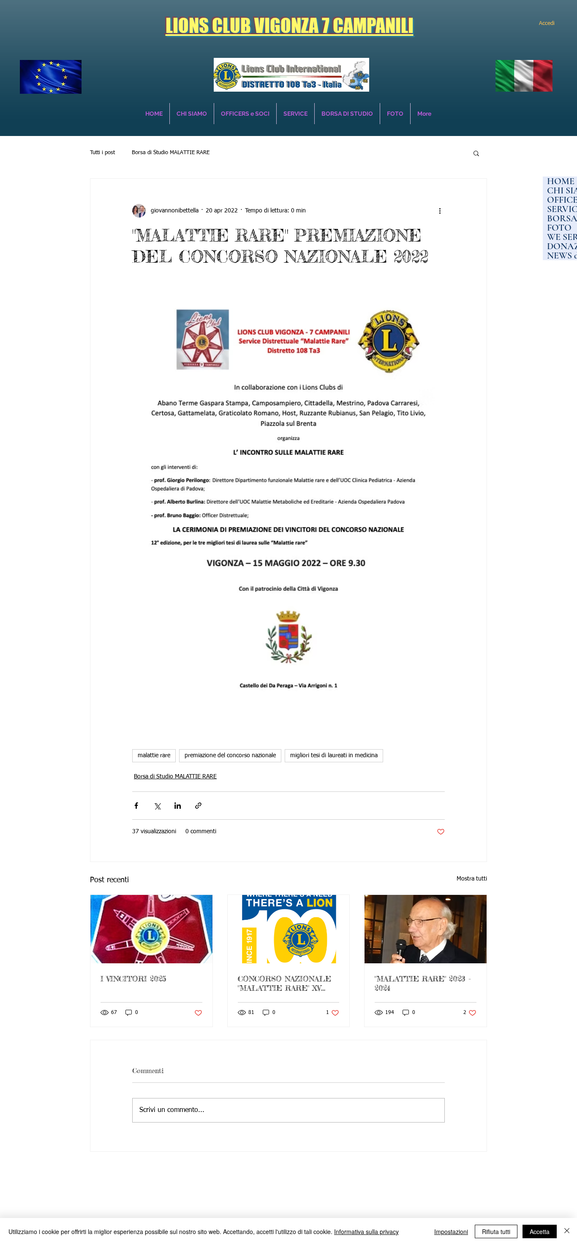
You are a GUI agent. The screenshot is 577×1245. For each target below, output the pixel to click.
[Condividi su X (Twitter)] (157, 806)
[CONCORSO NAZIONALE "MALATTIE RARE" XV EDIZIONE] (289, 929)
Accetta (540, 1231)
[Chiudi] (567, 1231)
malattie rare (154, 755)
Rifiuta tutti (496, 1231)
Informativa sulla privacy (366, 1231)
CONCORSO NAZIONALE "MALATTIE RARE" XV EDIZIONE (284, 983)
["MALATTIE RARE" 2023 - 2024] (426, 929)
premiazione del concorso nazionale (230, 755)
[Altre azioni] (440, 211)
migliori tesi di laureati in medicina (334, 755)
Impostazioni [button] (451, 1231)
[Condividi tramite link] (198, 806)
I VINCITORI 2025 (133, 978)
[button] (476, 153)
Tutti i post (102, 152)
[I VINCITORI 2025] (151, 929)
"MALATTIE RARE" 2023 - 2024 (423, 983)
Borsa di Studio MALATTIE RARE (171, 152)
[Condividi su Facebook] (136, 806)
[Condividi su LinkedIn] (178, 806)
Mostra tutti (472, 879)
